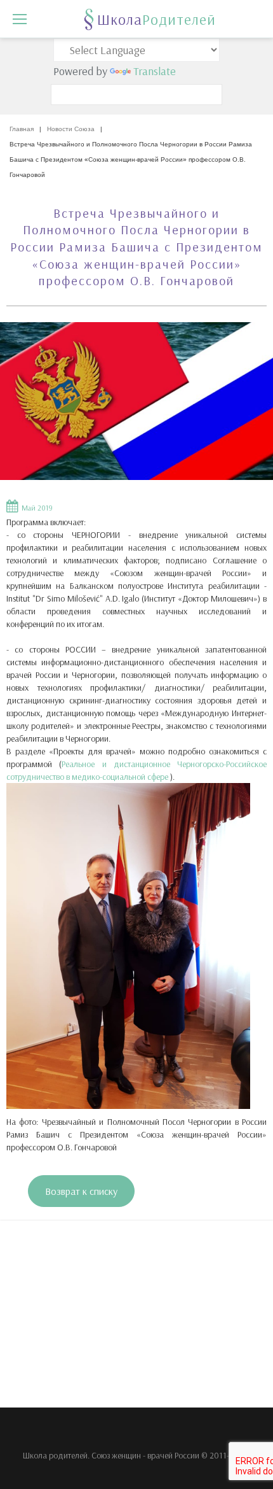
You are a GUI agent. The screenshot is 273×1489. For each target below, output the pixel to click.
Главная (22, 128)
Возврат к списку (81, 1191)
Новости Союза (71, 128)
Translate (154, 71)
